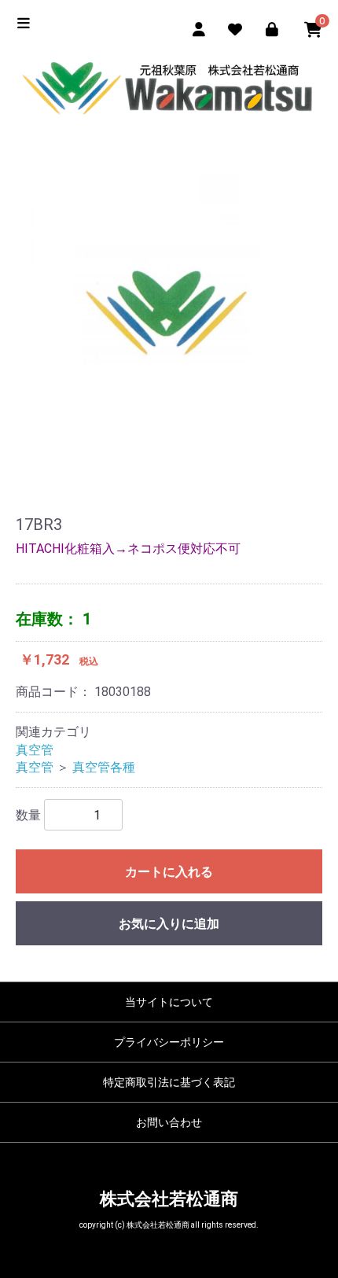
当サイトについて (169, 1002)
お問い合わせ (169, 1122)
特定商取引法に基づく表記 (169, 1082)
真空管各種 (103, 767)
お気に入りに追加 (169, 923)
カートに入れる (169, 871)
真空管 (34, 749)
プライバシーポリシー (169, 1042)
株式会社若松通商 (169, 1199)
